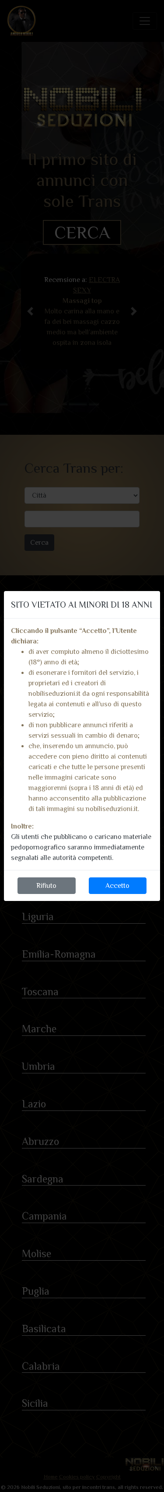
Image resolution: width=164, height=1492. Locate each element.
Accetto (117, 886)
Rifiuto (46, 886)
